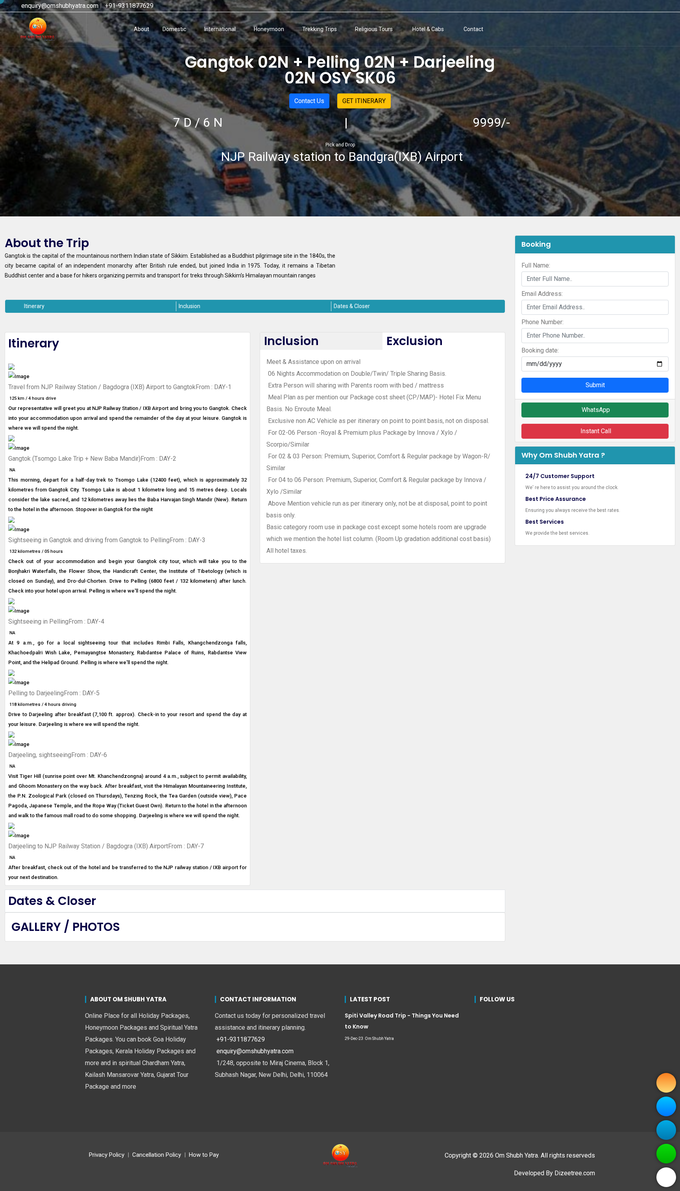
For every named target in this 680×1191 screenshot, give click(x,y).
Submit (595, 385)
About (141, 29)
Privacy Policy (106, 1154)
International (220, 29)
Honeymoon (269, 29)
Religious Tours (374, 29)
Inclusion (189, 306)
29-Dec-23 (354, 1038)
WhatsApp (595, 410)
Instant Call (595, 431)
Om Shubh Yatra (379, 1038)
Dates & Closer (352, 306)
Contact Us (309, 101)
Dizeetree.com (574, 1173)
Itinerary (34, 306)
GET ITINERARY (364, 101)
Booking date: (540, 350)
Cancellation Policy (156, 1154)
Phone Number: (542, 322)
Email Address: (542, 293)
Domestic (174, 29)
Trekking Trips (319, 29)
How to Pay (204, 1154)
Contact (473, 29)
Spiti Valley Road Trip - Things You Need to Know (402, 1021)
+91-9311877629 (128, 5)
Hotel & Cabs (428, 29)
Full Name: (535, 265)
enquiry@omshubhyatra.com (59, 5)
